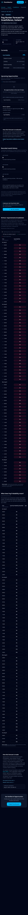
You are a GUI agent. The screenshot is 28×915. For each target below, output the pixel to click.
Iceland (9, 7)
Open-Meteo (6, 771)
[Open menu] (25, 2)
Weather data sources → (8, 782)
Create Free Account (14, 804)
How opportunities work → (9, 780)
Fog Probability (6, 55)
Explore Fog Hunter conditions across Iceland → (13, 139)
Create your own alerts (6, 11)
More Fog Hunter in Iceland (6, 8)
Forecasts (3, 7)
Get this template (15, 209)
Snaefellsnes (16, 7)
